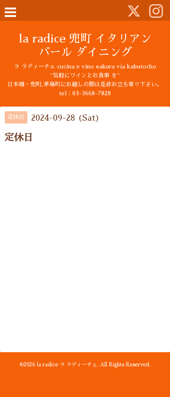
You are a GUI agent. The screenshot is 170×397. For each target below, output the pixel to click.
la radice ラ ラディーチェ (67, 364)
